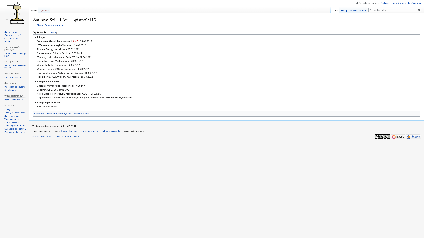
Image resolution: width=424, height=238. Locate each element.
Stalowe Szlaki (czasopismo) (50, 25)
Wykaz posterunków (13, 100)
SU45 (75, 41)
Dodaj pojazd (10, 90)
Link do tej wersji (12, 122)
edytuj (53, 32)
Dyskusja (385, 3)
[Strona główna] (14, 13)
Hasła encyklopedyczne (58, 113)
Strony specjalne (12, 116)
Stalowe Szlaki (81, 113)
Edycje (394, 3)
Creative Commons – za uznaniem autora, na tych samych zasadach (91, 131)
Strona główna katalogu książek (15, 66)
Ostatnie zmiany (11, 38)
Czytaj (335, 10)
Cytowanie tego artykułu (15, 129)
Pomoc (7, 41)
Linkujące (8, 109)
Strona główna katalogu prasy (15, 55)
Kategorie (39, 113)
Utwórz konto (404, 3)
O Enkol (56, 136)
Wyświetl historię (357, 10)
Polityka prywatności (41, 136)
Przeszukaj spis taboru (14, 87)
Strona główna (11, 32)
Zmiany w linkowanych (14, 113)
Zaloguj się (416, 3)
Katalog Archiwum (12, 77)
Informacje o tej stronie (14, 125)
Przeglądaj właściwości (15, 132)
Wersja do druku (11, 119)
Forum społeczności (13, 35)
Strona (34, 10)
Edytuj (344, 10)
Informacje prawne (70, 136)
